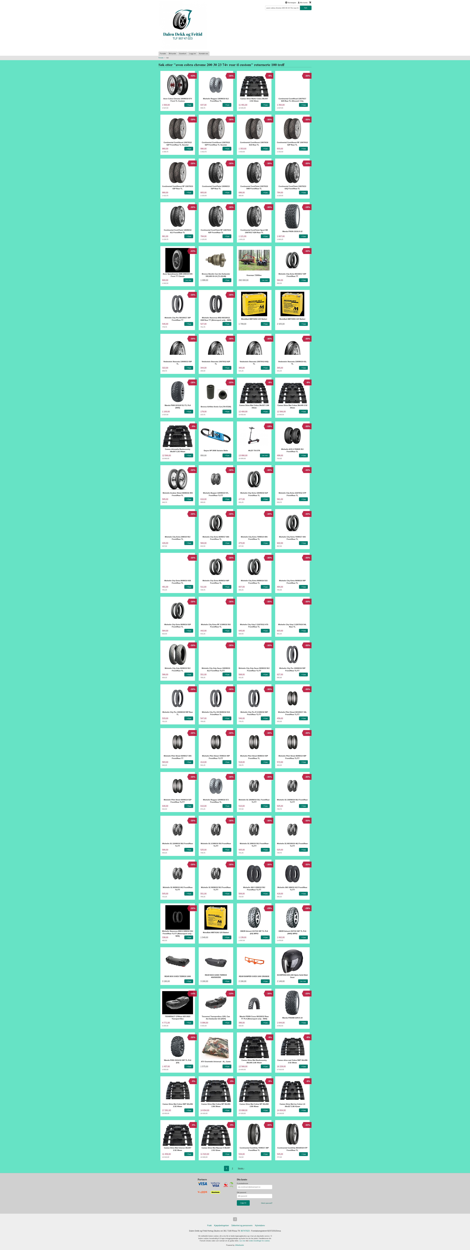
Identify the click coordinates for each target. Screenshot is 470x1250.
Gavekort (182, 54)
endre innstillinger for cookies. (259, 1241)
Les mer (242, 1241)
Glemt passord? (266, 1203)
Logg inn (192, 54)
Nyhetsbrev (260, 1225)
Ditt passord (241, 1192)
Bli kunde (172, 54)
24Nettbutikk (239, 1245)
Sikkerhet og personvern (242, 1225)
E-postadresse (242, 1183)
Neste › (241, 1168)
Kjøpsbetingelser (221, 1225)
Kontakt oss (203, 54)
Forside (163, 54)
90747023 (245, 1231)
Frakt (209, 1225)
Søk (305, 8)
